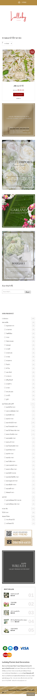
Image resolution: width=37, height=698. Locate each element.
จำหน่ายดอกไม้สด (11, 666)
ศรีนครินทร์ (9, 380)
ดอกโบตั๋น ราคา (10, 461)
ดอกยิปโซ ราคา (10, 407)
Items (24, 2)
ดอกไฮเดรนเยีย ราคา (12, 446)
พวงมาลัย (5, 509)
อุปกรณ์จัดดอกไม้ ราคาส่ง (13, 500)
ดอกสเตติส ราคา (11, 438)
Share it (18, 98)
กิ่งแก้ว (8, 364)
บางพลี (8, 349)
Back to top (31, 694)
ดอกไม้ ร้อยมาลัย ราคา (13, 430)
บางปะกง (8, 376)
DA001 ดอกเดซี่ (15, 594)
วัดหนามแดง (9, 341)
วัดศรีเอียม (9, 333)
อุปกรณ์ (4, 497)
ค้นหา (28, 292)
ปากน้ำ (8, 395)
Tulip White (14, 628)
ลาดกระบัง (9, 353)
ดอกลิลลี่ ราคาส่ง (11, 473)
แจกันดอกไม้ (10, 523)
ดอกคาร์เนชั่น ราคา (12, 434)
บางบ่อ (8, 357)
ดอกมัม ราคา (10, 457)
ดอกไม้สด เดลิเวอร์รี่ (8, 404)
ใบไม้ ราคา (5, 512)
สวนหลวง (9, 360)
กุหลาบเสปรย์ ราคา (11, 465)
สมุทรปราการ (10, 326)
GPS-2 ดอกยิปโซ (15, 611)
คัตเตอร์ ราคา (10, 492)
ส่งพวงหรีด (5, 322)
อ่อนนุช (8, 345)
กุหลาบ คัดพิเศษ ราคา (12, 411)
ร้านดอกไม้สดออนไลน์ (22, 666)
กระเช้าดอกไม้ (10, 519)
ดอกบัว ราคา (10, 419)
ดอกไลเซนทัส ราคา (12, 426)
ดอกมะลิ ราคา (10, 442)
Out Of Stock (19, 94)
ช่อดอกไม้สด (6, 516)
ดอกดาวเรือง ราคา (11, 469)
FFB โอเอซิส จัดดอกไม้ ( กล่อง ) (19, 620)
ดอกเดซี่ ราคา (10, 488)
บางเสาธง (9, 329)
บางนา (8, 388)
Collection (5, 318)
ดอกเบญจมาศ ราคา (12, 481)
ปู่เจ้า (7, 399)
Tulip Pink (13, 602)
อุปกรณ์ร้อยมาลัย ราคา (13, 504)
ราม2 (7, 337)
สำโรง (8, 368)
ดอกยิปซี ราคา (10, 415)
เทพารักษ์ (9, 372)
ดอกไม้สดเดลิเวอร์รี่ (29, 673)
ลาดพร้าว (9, 384)
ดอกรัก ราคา (10, 454)
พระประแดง (9, 392)
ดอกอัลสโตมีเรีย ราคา (12, 477)
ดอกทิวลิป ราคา (10, 450)
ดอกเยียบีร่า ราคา (11, 485)
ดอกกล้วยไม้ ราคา (11, 423)
